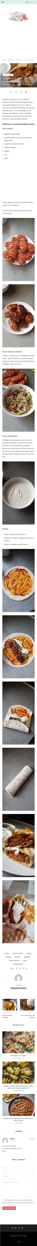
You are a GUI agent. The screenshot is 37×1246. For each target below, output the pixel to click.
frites (7, 953)
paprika (8, 957)
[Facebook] (29, 82)
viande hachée (18, 964)
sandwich (27, 957)
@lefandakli (21, 105)
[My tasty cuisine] (18, 16)
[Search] (27, 2)
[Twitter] (32, 82)
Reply (33, 1138)
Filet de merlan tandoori (7, 1016)
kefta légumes (18, 953)
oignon (28, 953)
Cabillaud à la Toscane (18, 1055)
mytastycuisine (10, 84)
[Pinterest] (29, 84)
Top (19, 1242)
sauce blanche (14, 960)
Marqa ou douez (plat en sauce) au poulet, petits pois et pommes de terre (18, 1087)
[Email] (32, 84)
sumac (25, 960)
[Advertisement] (18, 43)
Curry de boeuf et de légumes (28, 1016)
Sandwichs (8, 75)
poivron (17, 957)
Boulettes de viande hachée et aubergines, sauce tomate (18, 1119)
